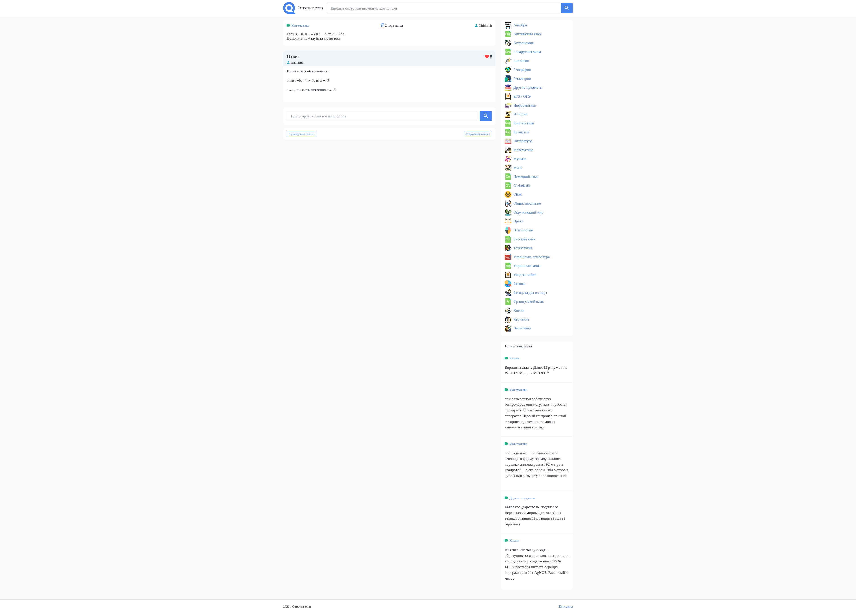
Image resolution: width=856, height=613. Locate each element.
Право (518, 221)
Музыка (519, 158)
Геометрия (521, 78)
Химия (518, 310)
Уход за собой (524, 274)
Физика (518, 283)
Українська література (531, 256)
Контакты (566, 606)
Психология (522, 229)
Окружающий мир (527, 212)
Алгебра (519, 24)
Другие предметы (527, 87)
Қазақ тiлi (520, 131)
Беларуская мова (526, 51)
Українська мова (526, 265)
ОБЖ (517, 194)
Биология (520, 60)
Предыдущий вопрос (301, 134)
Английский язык (526, 33)
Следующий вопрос (478, 134)
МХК (517, 167)
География (521, 69)
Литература (522, 140)
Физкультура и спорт (529, 292)
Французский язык (528, 301)
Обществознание (526, 203)
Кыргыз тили (523, 122)
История (519, 114)
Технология (522, 247)
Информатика (524, 105)
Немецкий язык (525, 176)
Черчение (520, 319)
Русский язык (523, 238)
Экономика (521, 328)
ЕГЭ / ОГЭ (521, 96)
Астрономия (523, 42)
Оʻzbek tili (521, 185)
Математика (300, 25)
